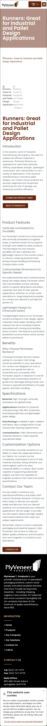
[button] (44, 4)
